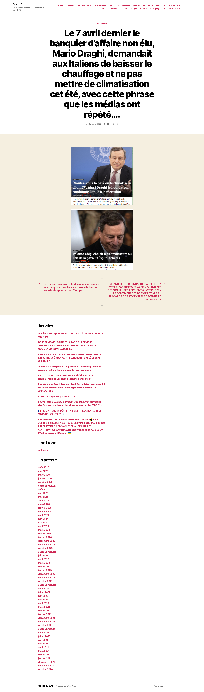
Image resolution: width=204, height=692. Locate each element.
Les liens (103, 8)
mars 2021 (44, 651)
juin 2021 (43, 640)
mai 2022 (43, 599)
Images (133, 8)
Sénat (177, 8)
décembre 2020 (46, 662)
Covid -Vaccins (100, 5)
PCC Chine (168, 8)
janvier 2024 (45, 537)
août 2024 (43, 515)
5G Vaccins (114, 5)
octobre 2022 (45, 581)
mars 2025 (44, 504)
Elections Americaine (171, 5)
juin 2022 (43, 596)
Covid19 (17, 4)
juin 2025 (43, 493)
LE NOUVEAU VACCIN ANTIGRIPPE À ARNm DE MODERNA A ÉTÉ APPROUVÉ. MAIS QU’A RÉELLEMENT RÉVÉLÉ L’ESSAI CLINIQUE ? (70, 357)
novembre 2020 (46, 665)
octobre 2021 (45, 625)
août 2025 (43, 489)
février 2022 (45, 610)
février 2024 (45, 533)
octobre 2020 (45, 669)
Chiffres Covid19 (84, 5)
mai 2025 (43, 496)
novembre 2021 (46, 621)
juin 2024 (43, 518)
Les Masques (154, 5)
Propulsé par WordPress (66, 686)
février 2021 (44, 654)
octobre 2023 (45, 548)
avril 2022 (43, 603)
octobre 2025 (45, 482)
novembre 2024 (46, 511)
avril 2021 (43, 647)
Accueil (60, 5)
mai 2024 (43, 522)
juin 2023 (43, 555)
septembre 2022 (47, 585)
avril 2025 (43, 500)
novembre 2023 (46, 544)
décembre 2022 (46, 574)
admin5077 (96, 124)
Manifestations (139, 5)
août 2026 (43, 467)
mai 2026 (43, 471)
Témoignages (155, 8)
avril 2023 (43, 559)
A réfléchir (126, 5)
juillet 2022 (44, 592)
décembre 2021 (46, 618)
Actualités (70, 5)
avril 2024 (43, 526)
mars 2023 (44, 563)
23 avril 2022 (112, 124)
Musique (143, 8)
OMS (126, 8)
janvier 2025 (45, 507)
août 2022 (43, 588)
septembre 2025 (47, 485)
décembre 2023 (46, 540)
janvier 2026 (45, 478)
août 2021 (43, 632)
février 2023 (45, 566)
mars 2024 (44, 530)
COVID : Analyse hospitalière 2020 (56, 396)
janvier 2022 (45, 614)
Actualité (102, 23)
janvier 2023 (45, 570)
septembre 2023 (47, 552)
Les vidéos (114, 8)
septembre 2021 (47, 629)
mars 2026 (44, 474)
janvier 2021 (44, 658)
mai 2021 (43, 643)
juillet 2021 (44, 636)
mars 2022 (44, 607)
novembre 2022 (46, 577)
